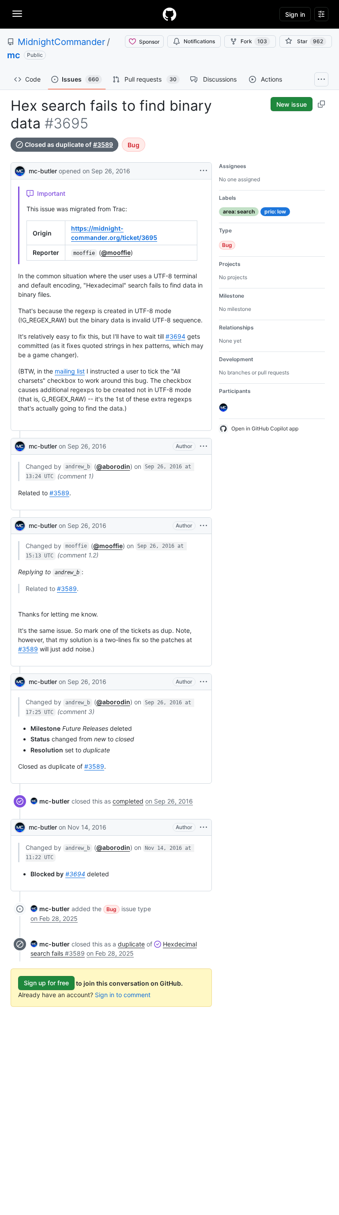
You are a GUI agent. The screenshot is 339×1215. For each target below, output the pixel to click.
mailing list (70, 371)
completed (128, 801)
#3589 (103, 144)
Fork (254, 41)
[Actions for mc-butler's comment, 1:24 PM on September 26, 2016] (203, 446)
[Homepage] (169, 14)
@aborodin (113, 466)
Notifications (199, 41)
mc (13, 55)
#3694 (175, 336)
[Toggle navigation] (17, 13)
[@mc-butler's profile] (20, 170)
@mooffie (116, 252)
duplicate (131, 944)
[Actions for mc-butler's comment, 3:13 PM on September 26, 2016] (203, 526)
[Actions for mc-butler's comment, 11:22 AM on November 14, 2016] (203, 827)
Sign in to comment (123, 994)
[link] (50, 801)
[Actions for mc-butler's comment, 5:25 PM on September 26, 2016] (203, 682)
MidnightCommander (61, 42)
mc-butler (43, 171)
